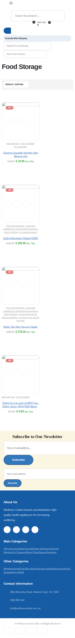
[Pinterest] (16, 529)
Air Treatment (19, 552)
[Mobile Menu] (6, 6)
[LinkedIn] (34, 529)
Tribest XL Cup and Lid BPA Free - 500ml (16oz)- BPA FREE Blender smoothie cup (20, 406)
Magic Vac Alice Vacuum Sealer (20, 326)
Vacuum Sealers (45, 568)
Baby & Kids (17, 572)
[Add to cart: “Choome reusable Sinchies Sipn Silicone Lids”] (17, 121)
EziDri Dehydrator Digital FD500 (20, 238)
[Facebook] (7, 529)
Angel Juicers (24, 548)
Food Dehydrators (28, 568)
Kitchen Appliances (28, 232)
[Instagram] (25, 529)
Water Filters (32, 552)
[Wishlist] (24, 24)
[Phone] (16, 24)
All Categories (11, 548)
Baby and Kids (13, 144)
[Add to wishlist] (8, 121)
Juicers (16, 568)
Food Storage (27, 144)
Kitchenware (20, 147)
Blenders (8, 568)
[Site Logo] (18, 5)
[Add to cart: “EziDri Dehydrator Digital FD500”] (17, 203)
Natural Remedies (47, 552)
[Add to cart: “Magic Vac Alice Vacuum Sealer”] (17, 285)
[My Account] (6, 24)
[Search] (59, 16)
